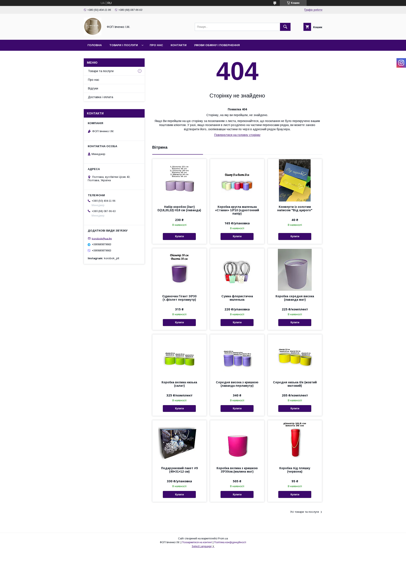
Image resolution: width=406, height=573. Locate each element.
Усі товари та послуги (304, 511)
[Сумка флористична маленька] (237, 269)
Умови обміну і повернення (217, 45)
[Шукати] (285, 27)
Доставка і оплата (100, 97)
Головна (95, 45)
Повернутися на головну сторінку (237, 135)
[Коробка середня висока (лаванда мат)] (295, 269)
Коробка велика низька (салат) (179, 384)
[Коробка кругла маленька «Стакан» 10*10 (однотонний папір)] (237, 180)
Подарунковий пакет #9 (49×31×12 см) (179, 469)
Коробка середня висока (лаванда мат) (295, 298)
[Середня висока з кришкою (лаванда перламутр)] (237, 355)
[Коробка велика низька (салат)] (179, 355)
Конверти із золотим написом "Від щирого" (294, 208)
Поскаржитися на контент (197, 542)
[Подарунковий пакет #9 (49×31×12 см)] (179, 441)
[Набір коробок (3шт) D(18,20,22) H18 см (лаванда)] (179, 180)
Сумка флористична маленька (237, 298)
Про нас (156, 45)
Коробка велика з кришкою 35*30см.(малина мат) (237, 469)
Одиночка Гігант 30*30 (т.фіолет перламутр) (179, 298)
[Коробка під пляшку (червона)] (295, 441)
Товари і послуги (123, 45)
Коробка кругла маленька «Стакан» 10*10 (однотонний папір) (237, 210)
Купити (179, 236)
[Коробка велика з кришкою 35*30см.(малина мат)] (237, 441)
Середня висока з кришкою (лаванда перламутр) (237, 384)
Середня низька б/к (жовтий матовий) (295, 384)
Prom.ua (223, 538)
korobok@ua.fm (102, 238)
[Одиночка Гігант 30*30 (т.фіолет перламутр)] (179, 269)
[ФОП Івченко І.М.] (93, 34)
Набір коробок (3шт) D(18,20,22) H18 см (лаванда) (179, 208)
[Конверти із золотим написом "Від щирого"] (295, 180)
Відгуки (93, 88)
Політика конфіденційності (230, 542)
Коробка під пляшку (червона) (294, 469)
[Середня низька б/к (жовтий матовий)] (295, 355)
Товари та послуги (101, 71)
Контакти (179, 45)
